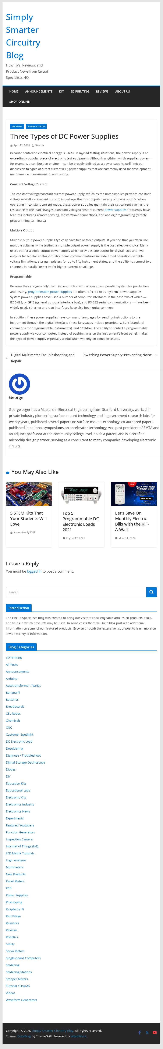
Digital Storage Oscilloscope (25, 762)
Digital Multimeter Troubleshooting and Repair (43, 358)
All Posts (17, 126)
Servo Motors (15, 951)
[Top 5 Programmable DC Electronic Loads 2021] (81, 485)
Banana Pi (13, 693)
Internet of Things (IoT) (22, 846)
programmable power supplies (50, 292)
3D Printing (80, 91)
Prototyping (14, 902)
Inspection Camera (19, 839)
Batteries (12, 699)
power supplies (116, 210)
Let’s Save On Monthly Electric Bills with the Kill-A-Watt (132, 521)
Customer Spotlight (19, 734)
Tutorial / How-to (18, 986)
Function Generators (20, 832)
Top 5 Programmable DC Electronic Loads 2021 (81, 521)
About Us (122, 91)
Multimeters (14, 867)
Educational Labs (18, 790)
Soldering (13, 965)
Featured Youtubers (20, 825)
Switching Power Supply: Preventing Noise (118, 355)
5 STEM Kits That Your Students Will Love (28, 518)
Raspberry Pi (15, 909)
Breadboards (15, 706)
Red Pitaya (13, 916)
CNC (9, 727)
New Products (16, 874)
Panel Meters (15, 881)
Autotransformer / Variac (23, 686)
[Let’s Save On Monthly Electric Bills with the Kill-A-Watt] (134, 485)
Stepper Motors (17, 979)
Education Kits (16, 783)
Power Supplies (36, 126)
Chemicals (13, 720)
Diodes (11, 769)
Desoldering (14, 748)
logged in (34, 571)
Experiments (15, 818)
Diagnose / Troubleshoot (23, 755)
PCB (8, 888)
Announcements (38, 91)
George (39, 145)
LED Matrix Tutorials (20, 853)
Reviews (102, 91)
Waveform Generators (21, 1000)
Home (13, 91)
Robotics (12, 937)
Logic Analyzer (16, 860)
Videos (10, 993)
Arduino (11, 679)
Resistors (12, 923)
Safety (10, 944)
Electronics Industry (20, 804)
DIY (61, 91)
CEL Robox (13, 713)
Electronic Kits (16, 797)
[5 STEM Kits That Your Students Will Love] (29, 485)
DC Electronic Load (19, 741)
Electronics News (18, 811)
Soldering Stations (19, 972)
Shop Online (19, 102)
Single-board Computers (23, 958)
